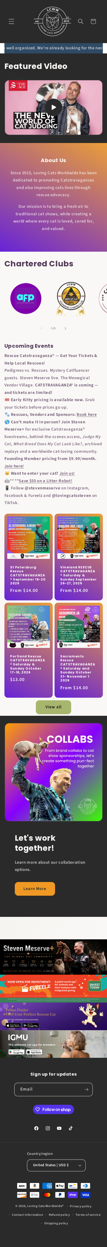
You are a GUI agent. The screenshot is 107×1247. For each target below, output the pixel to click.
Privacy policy (81, 1206)
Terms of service (88, 1215)
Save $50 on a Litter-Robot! (45, 481)
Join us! (67, 473)
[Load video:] (53, 107)
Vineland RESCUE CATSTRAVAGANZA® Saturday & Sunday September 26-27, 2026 (78, 575)
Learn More (34, 889)
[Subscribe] (86, 1089)
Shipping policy (56, 1223)
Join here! (14, 466)
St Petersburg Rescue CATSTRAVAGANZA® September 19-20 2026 (27, 575)
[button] (11, 21)
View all (53, 707)
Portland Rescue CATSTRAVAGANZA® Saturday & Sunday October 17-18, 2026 (27, 664)
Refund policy (59, 1215)
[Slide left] (41, 328)
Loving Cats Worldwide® (45, 1206)
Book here (87, 414)
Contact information (27, 1215)
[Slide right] (65, 328)
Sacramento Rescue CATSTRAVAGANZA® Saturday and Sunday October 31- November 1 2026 (77, 668)
